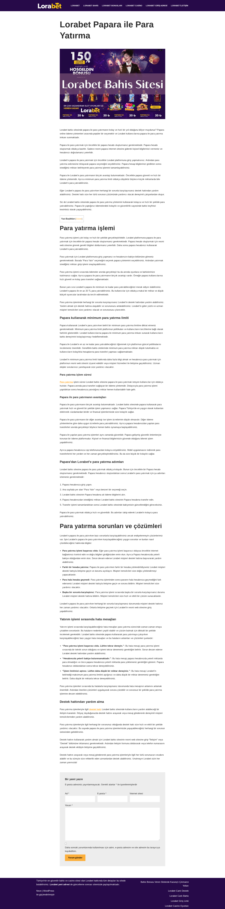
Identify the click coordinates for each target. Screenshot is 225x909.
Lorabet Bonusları (112, 6)
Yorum (69, 805)
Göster (79, 219)
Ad (67, 793)
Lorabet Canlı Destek (178, 891)
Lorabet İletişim (179, 6)
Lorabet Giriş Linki (180, 901)
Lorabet (75, 6)
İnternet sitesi (136, 793)
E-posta (101, 793)
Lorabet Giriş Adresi (156, 6)
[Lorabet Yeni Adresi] (50, 5)
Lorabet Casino (134, 6)
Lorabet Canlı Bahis (179, 896)
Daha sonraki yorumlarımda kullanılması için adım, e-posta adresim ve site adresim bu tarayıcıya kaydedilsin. (112, 849)
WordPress (48, 891)
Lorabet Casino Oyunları (177, 906)
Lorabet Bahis (90, 6)
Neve (38, 891)
